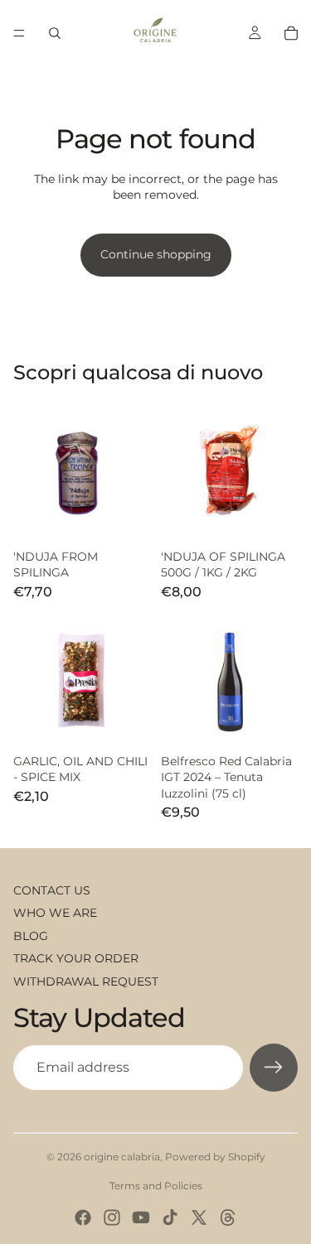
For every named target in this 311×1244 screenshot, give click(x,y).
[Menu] (19, 33)
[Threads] (228, 1217)
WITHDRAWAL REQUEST (85, 981)
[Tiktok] (170, 1217)
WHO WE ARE (55, 912)
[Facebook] (83, 1217)
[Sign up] (274, 1068)
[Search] (54, 33)
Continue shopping (155, 254)
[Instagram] (112, 1217)
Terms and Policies (155, 1185)
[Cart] (291, 33)
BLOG (30, 935)
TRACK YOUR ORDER (75, 958)
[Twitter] (199, 1217)
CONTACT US (51, 890)
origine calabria (122, 1156)
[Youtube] (141, 1217)
